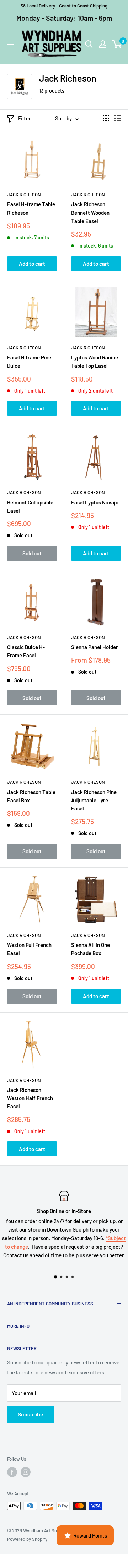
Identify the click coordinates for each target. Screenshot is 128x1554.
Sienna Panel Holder (94, 647)
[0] (117, 44)
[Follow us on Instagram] (26, 1472)
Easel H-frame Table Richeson (31, 208)
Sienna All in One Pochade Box (90, 949)
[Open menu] (10, 44)
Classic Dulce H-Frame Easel (26, 651)
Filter (24, 118)
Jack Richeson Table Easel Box (31, 796)
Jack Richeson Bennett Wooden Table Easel (90, 212)
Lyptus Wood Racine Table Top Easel (94, 361)
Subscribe (30, 1414)
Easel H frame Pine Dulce (29, 361)
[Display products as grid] (106, 118)
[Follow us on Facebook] (12, 1472)
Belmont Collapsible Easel (30, 506)
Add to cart (32, 263)
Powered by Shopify (27, 1539)
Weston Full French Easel (29, 949)
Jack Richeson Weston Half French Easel (30, 1098)
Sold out (32, 553)
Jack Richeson (24, 194)
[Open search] (89, 44)
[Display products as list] (117, 118)
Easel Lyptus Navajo (94, 502)
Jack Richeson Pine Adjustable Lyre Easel (94, 800)
